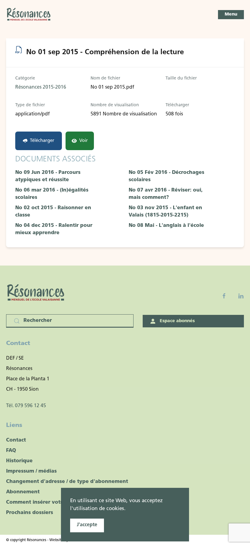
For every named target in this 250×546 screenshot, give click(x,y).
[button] (231, 14)
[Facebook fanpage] (224, 296)
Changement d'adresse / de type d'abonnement (67, 481)
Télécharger (42, 141)
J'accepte (87, 525)
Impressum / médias (31, 471)
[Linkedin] (241, 296)
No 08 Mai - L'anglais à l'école (166, 225)
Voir (83, 141)
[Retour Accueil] (29, 15)
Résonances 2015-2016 (40, 87)
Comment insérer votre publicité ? (50, 502)
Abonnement (23, 492)
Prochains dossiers (29, 512)
